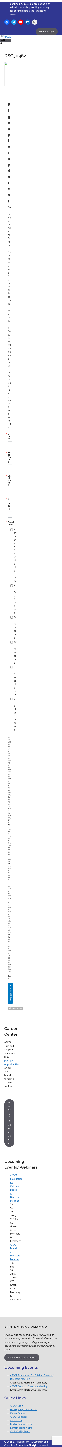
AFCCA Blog (16, 1405)
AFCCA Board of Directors (22, 1357)
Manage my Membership (23, 1409)
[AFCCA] (6, 36)
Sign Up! (11, 993)
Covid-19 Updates (20, 1431)
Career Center (17, 1413)
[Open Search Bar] (2, 43)
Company (9, 503)
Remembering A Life (21, 1427)
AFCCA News (15, 599)
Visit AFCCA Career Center (9, 1122)
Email (9, 436)
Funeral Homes (15, 680)
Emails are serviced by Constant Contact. (9, 966)
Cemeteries (15, 627)
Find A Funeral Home (21, 1424)
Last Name (9, 480)
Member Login (46, 31)
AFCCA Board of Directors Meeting (29, 1386)
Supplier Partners (15, 714)
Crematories (15, 652)
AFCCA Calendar (18, 1416)
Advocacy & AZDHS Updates (15, 555)
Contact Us (16, 1420)
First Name (9, 457)
